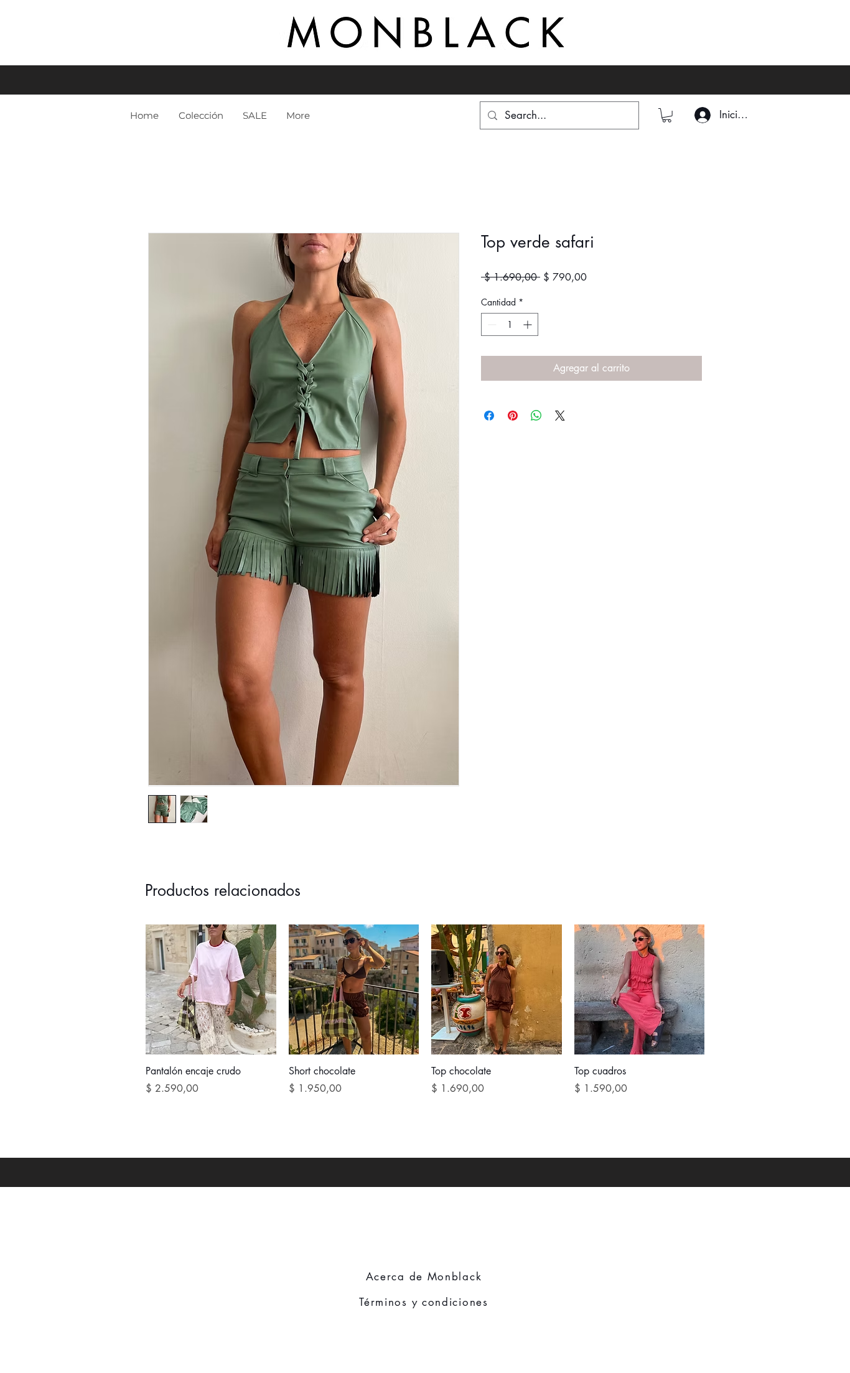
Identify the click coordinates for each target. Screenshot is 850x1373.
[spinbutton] (509, 324)
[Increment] (528, 324)
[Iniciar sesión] (701, 115)
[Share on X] (560, 415)
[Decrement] (490, 324)
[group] (425, 1017)
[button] (666, 115)
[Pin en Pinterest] (512, 415)
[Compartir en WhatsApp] (536, 415)
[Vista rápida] (211, 989)
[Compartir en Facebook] (489, 415)
